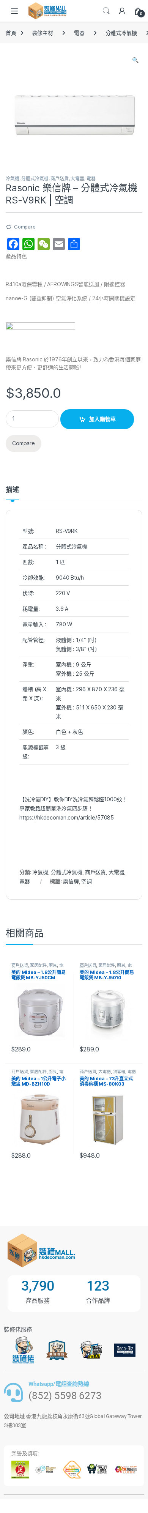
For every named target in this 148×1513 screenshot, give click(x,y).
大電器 (77, 178)
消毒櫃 (119, 1071)
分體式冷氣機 (121, 33)
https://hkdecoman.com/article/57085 (66, 817)
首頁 (11, 33)
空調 (86, 881)
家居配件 (38, 965)
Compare (25, 227)
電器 (79, 33)
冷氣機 (12, 178)
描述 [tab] (12, 489)
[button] (135, 60)
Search (106, 11)
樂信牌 (71, 881)
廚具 (53, 965)
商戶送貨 (59, 178)
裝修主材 (42, 33)
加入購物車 (102, 419)
